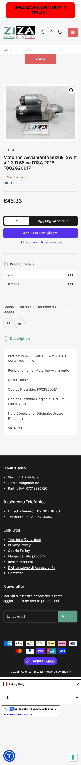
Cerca (40, 59)
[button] (9, 756)
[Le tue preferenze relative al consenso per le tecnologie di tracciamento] (73, 757)
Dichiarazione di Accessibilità (31, 567)
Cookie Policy (19, 551)
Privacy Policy (19, 545)
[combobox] (40, 49)
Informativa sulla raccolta (18, 714)
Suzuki (8, 150)
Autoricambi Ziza (32, 671)
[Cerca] (43, 32)
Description (20, 338)
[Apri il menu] (73, 32)
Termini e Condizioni (24, 539)
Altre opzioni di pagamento (41, 242)
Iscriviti (67, 616)
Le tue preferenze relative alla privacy (35, 708)
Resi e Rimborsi (20, 562)
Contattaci (16, 573)
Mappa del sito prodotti (26, 556)
